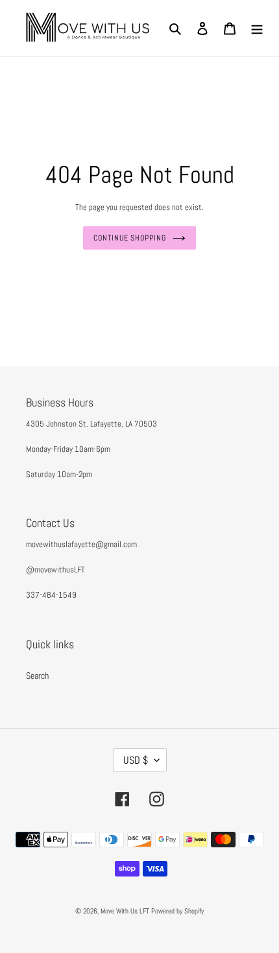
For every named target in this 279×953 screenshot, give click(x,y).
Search (37, 675)
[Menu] (257, 28)
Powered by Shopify (177, 910)
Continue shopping (129, 238)
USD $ (135, 760)
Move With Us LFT (125, 910)
